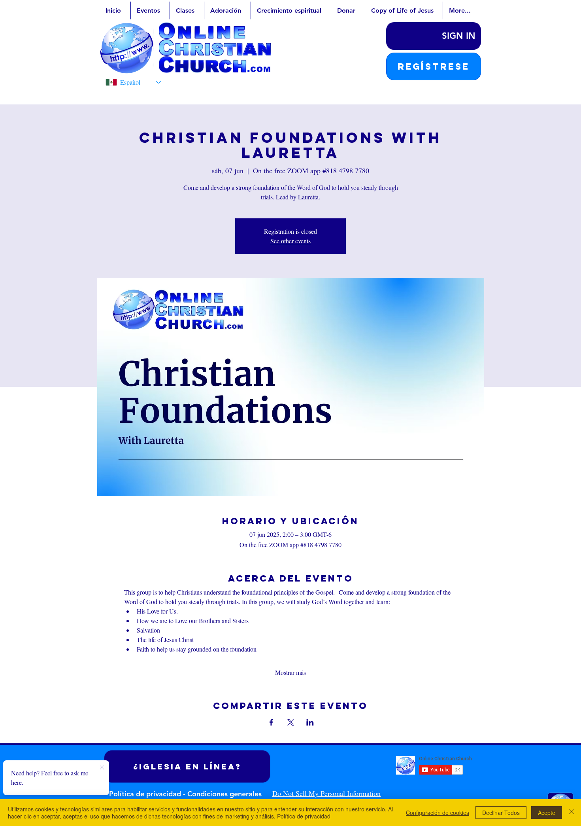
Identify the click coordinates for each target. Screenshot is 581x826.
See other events (290, 241)
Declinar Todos (501, 813)
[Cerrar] (571, 812)
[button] (433, 66)
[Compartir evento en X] (290, 722)
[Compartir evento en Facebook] (271, 722)
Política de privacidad (303, 816)
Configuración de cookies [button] (437, 813)
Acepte (546, 813)
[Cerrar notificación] (102, 767)
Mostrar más (290, 672)
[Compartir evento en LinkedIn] (310, 722)
